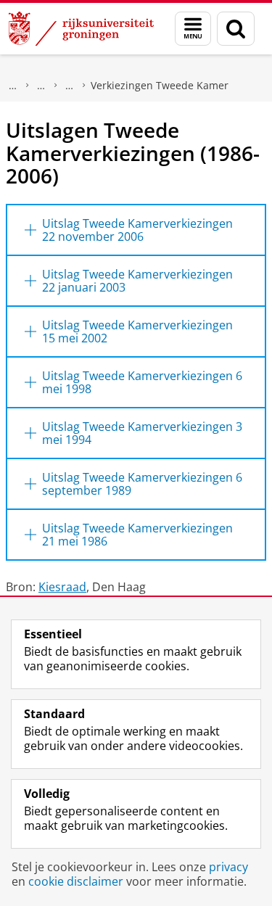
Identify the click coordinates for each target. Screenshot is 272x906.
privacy (228, 867)
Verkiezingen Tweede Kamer (159, 85)
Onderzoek (13, 85)
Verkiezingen (69, 85)
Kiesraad (62, 587)
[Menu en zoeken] (193, 28)
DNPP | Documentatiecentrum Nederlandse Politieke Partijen (41, 85)
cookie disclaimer (75, 881)
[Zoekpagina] (235, 28)
